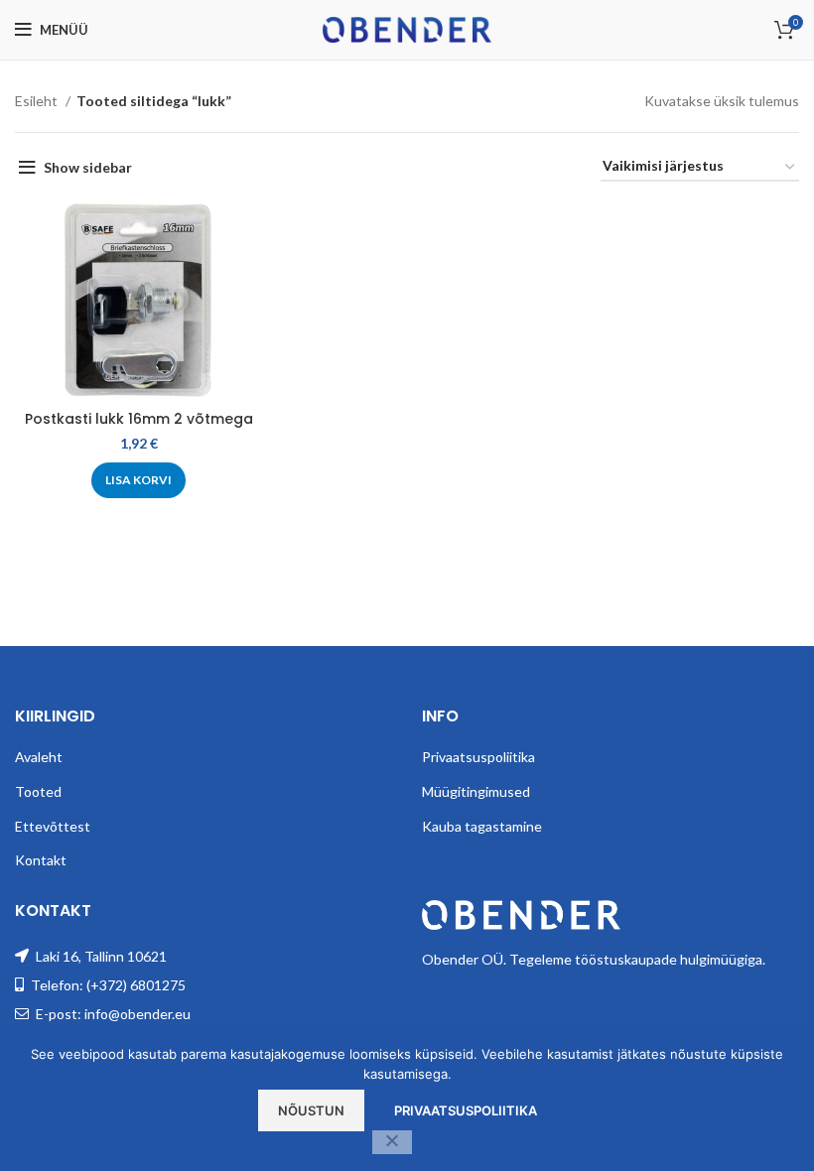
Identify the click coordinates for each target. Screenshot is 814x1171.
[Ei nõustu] (392, 1142)
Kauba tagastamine (482, 826)
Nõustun (311, 1110)
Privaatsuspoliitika (478, 756)
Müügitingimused (476, 791)
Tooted (38, 791)
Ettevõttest (52, 826)
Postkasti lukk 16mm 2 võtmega (139, 419)
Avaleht (39, 756)
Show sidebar (88, 167)
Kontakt (41, 859)
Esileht (38, 100)
